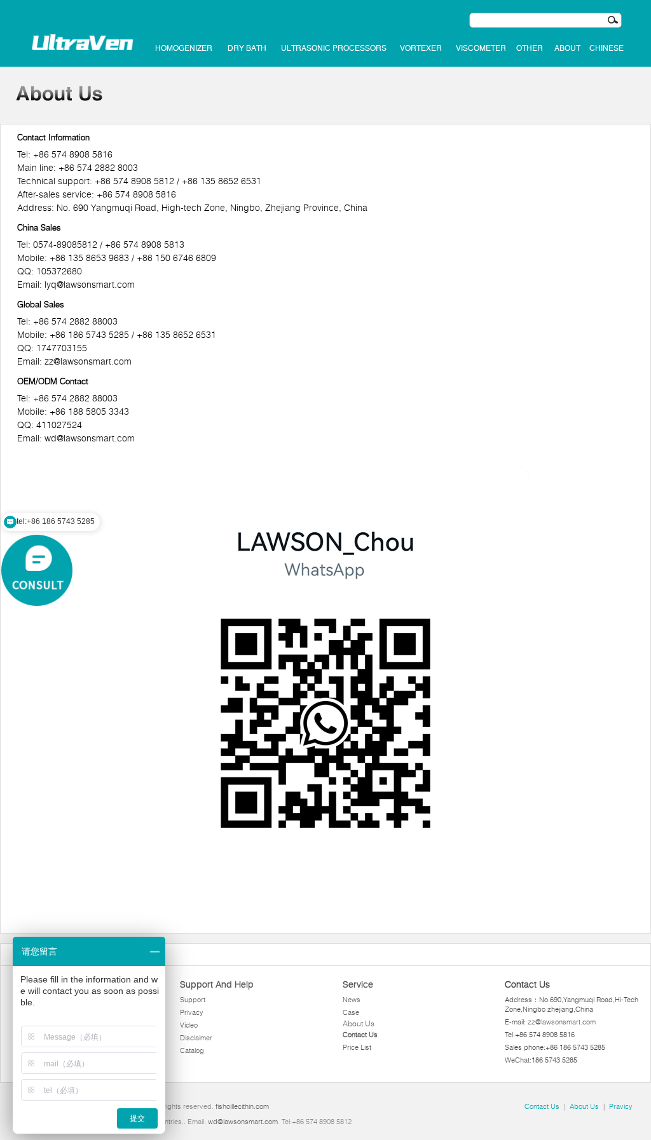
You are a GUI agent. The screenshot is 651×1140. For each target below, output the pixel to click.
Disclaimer (196, 1037)
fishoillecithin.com (242, 1106)
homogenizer (183, 48)
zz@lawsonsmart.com (562, 1021)
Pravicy (621, 1106)
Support (192, 999)
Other (529, 48)
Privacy (191, 1012)
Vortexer (421, 48)
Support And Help (217, 984)
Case (351, 1012)
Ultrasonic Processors (334, 48)
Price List (357, 1047)
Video (189, 1025)
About (567, 48)
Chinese (606, 48)
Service (358, 984)
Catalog (192, 1050)
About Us (358, 1023)
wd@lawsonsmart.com (243, 1121)
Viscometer (481, 48)
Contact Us (360, 1034)
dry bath (247, 48)
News (351, 999)
